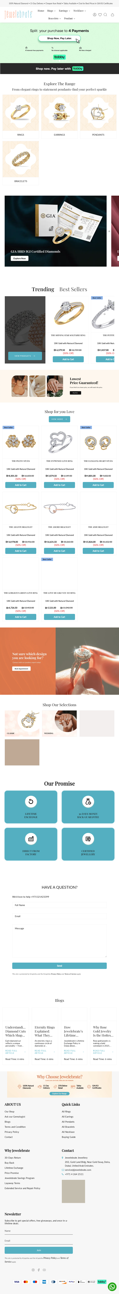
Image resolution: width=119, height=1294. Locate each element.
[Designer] (21, 113)
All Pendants (68, 1121)
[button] (59, 1084)
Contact (9, 1137)
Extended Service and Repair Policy (22, 1188)
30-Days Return (13, 1157)
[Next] (109, 231)
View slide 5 (65, 61)
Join (39, 1250)
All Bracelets (68, 1126)
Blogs (8, 1121)
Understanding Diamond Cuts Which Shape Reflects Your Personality (15, 1031)
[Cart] (112, 14)
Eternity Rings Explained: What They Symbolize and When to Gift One (45, 1031)
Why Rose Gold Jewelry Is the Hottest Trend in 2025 (102, 1031)
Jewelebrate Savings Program (19, 1178)
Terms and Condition (15, 1126)
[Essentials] (98, 113)
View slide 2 (56, 61)
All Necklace (68, 1131)
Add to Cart (68, 359)
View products (23, 356)
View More (57, 419)
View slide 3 (59, 61)
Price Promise (12, 1172)
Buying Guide (69, 1137)
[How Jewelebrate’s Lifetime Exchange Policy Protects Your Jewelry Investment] (74, 1014)
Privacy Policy (56, 974)
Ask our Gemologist (15, 1116)
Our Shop (9, 1111)
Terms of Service (70, 974)
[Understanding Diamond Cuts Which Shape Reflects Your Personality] (16, 1014)
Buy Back (9, 1162)
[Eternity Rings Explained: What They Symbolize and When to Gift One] (45, 1014)
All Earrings (67, 1116)
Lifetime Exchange (14, 1167)
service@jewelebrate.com (78, 1169)
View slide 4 (62, 61)
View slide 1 (53, 61)
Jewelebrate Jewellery (76, 1157)
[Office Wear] (21, 159)
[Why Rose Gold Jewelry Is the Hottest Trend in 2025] (103, 1014)
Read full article (11, 1052)
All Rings (66, 1111)
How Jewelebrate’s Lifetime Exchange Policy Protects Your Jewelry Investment (73, 1031)
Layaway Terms (12, 1183)
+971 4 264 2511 (74, 1174)
